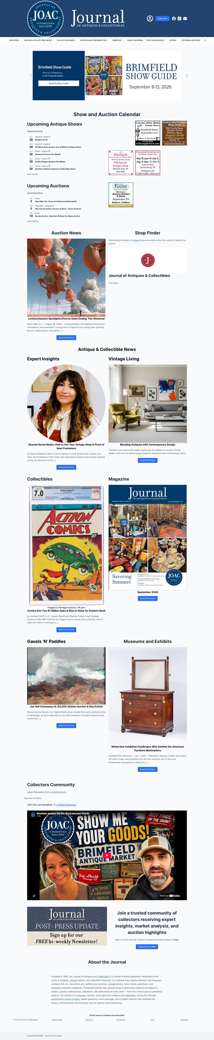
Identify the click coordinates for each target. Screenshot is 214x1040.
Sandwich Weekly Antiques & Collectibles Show (55, 169)
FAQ (152, 1020)
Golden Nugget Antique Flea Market (50, 161)
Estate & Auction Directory (93, 40)
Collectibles (103, 976)
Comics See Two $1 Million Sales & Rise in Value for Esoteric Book (66, 610)
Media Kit (184, 1020)
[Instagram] (179, 18)
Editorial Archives (191, 40)
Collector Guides (66, 40)
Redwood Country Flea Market (48, 154)
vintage (138, 453)
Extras (172, 40)
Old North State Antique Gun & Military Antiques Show (58, 147)
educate (81, 995)
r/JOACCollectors (58, 792)
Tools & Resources (155, 40)
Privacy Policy (57, 1020)
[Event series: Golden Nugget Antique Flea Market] (49, 159)
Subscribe (162, 18)
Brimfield (117, 40)
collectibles (130, 995)
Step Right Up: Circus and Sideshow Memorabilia (56, 201)
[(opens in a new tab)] (147, 133)
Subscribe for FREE (147, 947)
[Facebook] (174, 18)
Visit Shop (113, 283)
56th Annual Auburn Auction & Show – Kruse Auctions (58, 208)
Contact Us (120, 1020)
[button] (31, 76)
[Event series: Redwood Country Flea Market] (49, 151)
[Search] (205, 40)
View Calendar (33, 174)
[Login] (150, 18)
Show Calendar (135, 40)
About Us (89, 1020)
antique (135, 240)
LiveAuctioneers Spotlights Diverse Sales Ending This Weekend (66, 318)
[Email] (185, 18)
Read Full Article (66, 337)
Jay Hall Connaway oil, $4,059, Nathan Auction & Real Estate (66, 706)
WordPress (33, 1020)
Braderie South (41, 139)
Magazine (14, 40)
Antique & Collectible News (38, 40)
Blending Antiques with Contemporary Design (147, 444)
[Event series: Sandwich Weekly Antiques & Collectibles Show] (49, 166)
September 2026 (147, 592)
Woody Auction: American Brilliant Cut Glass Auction (57, 216)
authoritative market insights (65, 999)
